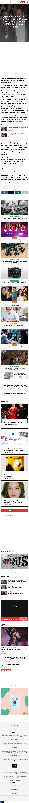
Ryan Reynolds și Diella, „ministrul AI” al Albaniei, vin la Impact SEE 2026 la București (14, 240)
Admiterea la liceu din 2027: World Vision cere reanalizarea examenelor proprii (14, 326)
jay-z (5, 185)
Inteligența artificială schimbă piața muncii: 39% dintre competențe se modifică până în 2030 (14, 347)
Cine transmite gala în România (12, 664)
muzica (9, 185)
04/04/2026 (11, 452)
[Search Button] (27, 2)
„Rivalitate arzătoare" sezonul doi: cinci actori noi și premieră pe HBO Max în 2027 (14, 304)
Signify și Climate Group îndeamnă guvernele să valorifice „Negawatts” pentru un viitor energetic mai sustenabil (15, 659)
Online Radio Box (15, 790)
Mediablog (15, 786)
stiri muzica (14, 188)
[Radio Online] (26, 515)
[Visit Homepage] (11, 2)
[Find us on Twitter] (14, 725)
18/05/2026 (10, 130)
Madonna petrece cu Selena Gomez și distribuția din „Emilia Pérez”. (11, 649)
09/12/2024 (12, 30)
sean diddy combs (6, 188)
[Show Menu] (1, 2)
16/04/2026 (11, 426)
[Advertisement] (14, 56)
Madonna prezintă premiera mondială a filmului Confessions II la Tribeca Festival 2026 (17, 135)
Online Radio (14, 794)
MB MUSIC (6, 426)
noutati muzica (16, 185)
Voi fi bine (15, 793)
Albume (5, 499)
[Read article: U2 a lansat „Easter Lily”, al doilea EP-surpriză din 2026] (14, 465)
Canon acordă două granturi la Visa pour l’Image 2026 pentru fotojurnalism (14, 219)
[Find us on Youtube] (18, 725)
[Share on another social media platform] (25, 192)
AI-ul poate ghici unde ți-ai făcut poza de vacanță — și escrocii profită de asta (14, 369)
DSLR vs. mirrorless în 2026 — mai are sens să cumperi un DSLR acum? (14, 262)
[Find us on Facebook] (11, 725)
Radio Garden (14, 792)
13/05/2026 (10, 137)
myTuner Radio (15, 789)
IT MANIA (15, 785)
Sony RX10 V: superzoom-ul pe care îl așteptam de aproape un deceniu (14, 283)
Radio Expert (14, 788)
